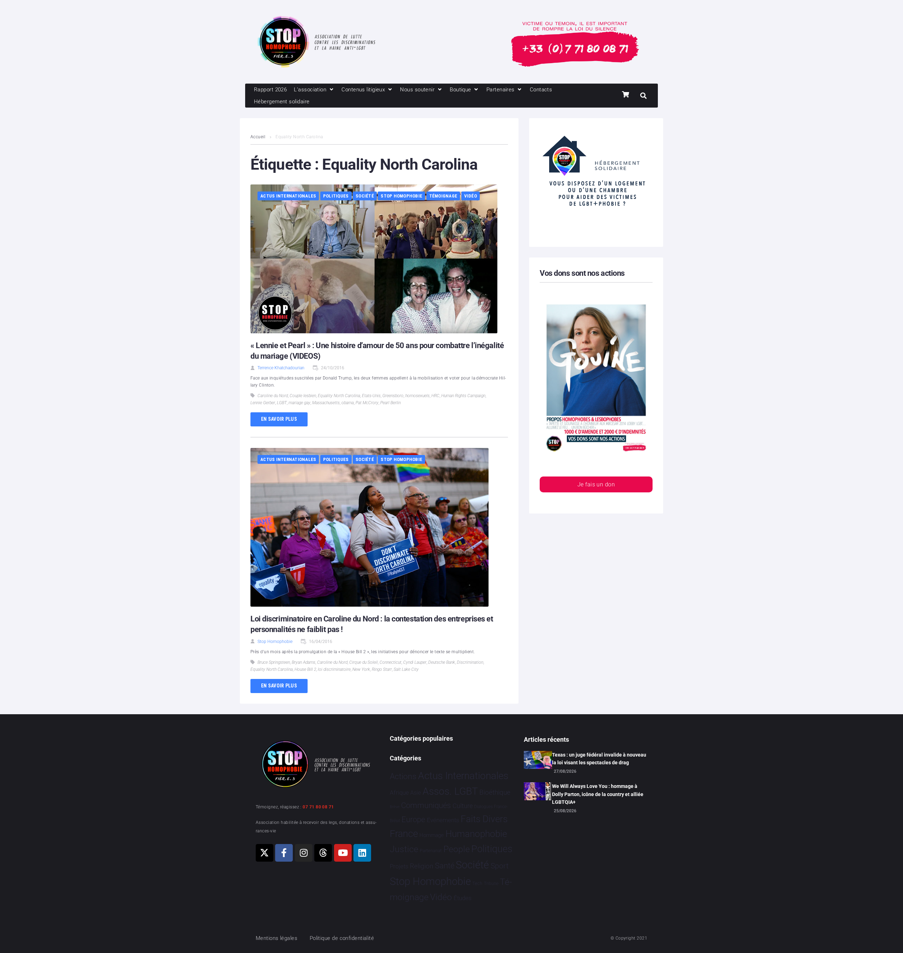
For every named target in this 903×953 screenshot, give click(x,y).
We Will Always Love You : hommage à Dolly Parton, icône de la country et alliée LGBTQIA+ (597, 794)
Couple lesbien (303, 395)
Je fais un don (596, 484)
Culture (463, 805)
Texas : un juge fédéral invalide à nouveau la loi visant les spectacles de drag (599, 758)
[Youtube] (343, 853)
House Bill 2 (305, 669)
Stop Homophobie (401, 196)
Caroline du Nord (272, 395)
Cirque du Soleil (363, 662)
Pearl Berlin (390, 402)
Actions (403, 776)
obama (347, 402)
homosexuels (417, 395)
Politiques (336, 196)
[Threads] (323, 853)
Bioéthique (494, 792)
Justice (404, 849)
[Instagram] (304, 853)
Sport (500, 866)
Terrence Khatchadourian (280, 367)
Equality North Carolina (339, 395)
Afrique (399, 792)
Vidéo (470, 196)
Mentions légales (276, 938)
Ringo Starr (382, 669)
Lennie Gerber (262, 402)
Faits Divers (484, 819)
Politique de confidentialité (342, 938)
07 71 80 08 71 (318, 807)
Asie (415, 792)
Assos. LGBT (450, 791)
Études (463, 898)
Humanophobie (476, 833)
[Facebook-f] (284, 853)
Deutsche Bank (441, 662)
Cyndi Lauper (414, 662)
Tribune (491, 883)
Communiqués (426, 805)
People (456, 849)
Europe (413, 819)
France (404, 833)
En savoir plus (279, 419)
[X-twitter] (264, 853)
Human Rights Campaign (463, 395)
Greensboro (393, 395)
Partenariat (431, 850)
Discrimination (470, 662)
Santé (444, 865)
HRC (435, 395)
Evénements (443, 820)
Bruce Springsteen (273, 662)
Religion (421, 866)
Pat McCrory (367, 402)
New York (361, 669)
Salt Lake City (406, 669)
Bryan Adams (303, 662)
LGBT (282, 402)
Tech (477, 883)
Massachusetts (326, 402)
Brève (395, 807)
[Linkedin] (362, 853)
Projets (399, 866)
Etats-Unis (371, 395)
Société (365, 196)
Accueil (257, 136)
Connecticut (390, 662)
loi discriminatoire (334, 669)
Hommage (431, 835)
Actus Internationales (288, 196)
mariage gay (299, 402)
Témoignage (443, 196)
